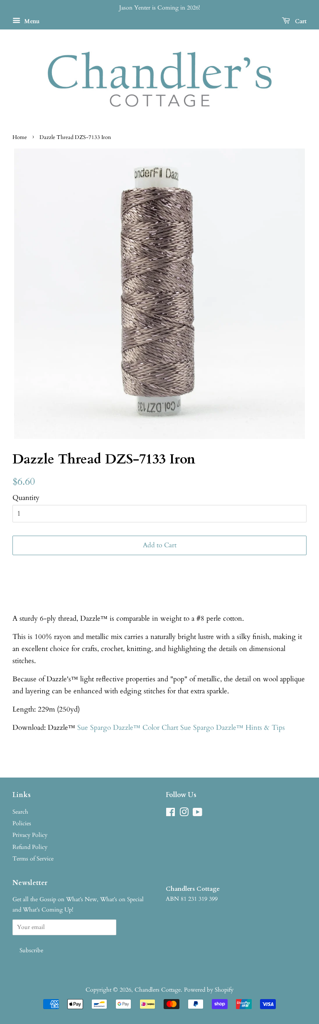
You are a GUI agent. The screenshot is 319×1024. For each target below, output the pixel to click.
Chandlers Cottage (158, 990)
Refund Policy (29, 847)
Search (20, 812)
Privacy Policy (29, 835)
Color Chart (160, 727)
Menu (30, 21)
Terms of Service (33, 859)
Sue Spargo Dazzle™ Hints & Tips (232, 727)
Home (19, 137)
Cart (300, 21)
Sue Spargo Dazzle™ (109, 727)
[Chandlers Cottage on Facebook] (170, 814)
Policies (21, 823)
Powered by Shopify (208, 990)
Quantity (25, 497)
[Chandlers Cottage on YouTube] (197, 814)
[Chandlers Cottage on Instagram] (184, 814)
